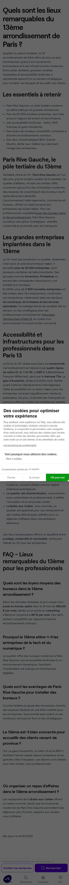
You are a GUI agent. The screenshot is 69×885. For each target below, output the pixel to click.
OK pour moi (58, 477)
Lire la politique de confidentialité (20, 445)
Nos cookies (14, 458)
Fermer (11, 477)
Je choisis (34, 477)
